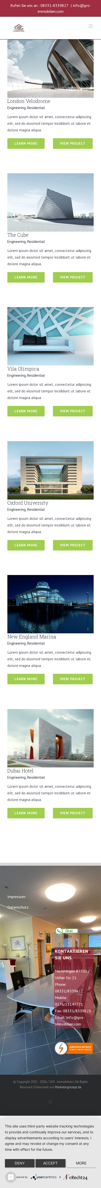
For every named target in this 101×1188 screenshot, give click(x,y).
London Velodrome (28, 101)
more (81, 1163)
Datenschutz (18, 907)
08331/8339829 (77, 1010)
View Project (73, 143)
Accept (50, 1163)
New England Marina (31, 636)
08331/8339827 (69, 990)
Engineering (16, 107)
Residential (36, 107)
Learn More (26, 143)
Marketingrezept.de (68, 1087)
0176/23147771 (69, 1004)
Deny (20, 1163)
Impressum (16, 896)
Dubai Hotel (20, 770)
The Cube (17, 235)
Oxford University (27, 503)
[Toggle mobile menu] (91, 26)
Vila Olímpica (23, 368)
